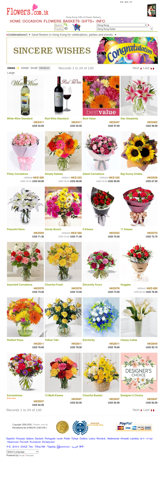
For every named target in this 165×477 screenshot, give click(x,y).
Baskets (71, 21)
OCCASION (32, 21)
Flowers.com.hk (40, 424)
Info (100, 21)
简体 (121, 2)
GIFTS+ (88, 21)
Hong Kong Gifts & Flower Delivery (72, 17)
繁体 (126, 2)
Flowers (52, 21)
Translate (29, 455)
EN (131, 2)
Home (15, 21)
